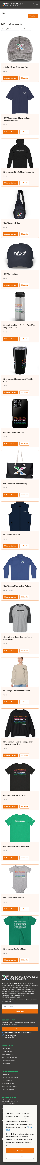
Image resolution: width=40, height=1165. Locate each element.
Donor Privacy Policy (8, 1060)
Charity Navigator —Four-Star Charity (11, 1036)
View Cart (33, 16)
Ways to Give (6, 1048)
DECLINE (20, 1156)
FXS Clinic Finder (7, 1080)
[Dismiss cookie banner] (33, 1109)
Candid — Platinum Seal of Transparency (18, 1032)
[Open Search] (33, 4)
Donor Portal (6, 1063)
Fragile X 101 (6, 1074)
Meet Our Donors (7, 1054)
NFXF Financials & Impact (9, 1057)
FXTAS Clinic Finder (8, 1083)
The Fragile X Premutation (10, 1077)
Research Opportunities (9, 1086)
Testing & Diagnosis (8, 1089)
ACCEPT (20, 1150)
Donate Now (20, 1029)
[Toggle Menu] (37, 5)
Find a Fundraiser (7, 1051)
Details (25, 78)
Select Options (11, 78)
